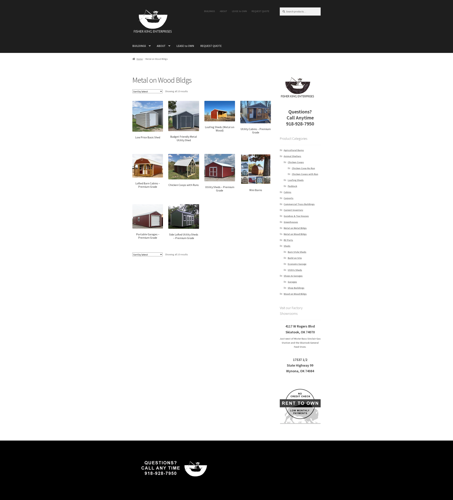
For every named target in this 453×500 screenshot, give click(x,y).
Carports (288, 198)
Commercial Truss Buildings (299, 204)
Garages (292, 281)
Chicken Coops (296, 162)
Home (140, 59)
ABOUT (223, 11)
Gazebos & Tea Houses (296, 216)
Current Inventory (293, 210)
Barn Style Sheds (297, 252)
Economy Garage (297, 264)
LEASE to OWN (239, 11)
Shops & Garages (293, 275)
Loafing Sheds (296, 180)
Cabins (287, 192)
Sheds (287, 246)
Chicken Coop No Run (303, 168)
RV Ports (288, 240)
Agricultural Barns (294, 150)
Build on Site (295, 258)
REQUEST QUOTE (260, 11)
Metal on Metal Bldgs (295, 228)
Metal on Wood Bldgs (295, 234)
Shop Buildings (296, 287)
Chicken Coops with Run (305, 174)
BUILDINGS (209, 11)
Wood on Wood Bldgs (295, 293)
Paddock (292, 186)
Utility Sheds (295, 270)
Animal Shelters (292, 156)
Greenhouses (291, 222)
